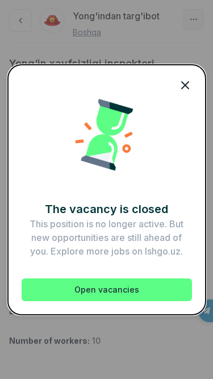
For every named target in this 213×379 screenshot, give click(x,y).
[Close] (185, 85)
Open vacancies (106, 289)
